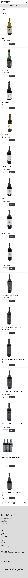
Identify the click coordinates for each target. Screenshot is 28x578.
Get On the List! (4, 557)
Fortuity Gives (4, 543)
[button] (7, 43)
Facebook (8, 561)
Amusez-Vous (5, 70)
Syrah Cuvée (6, 198)
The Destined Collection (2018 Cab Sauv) (11, 457)
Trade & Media (4, 545)
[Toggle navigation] (26, 2)
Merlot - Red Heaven (8, 231)
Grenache (5, 102)
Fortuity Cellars (20, 569)
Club (2, 531)
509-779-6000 (4, 521)
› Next (19, 502)
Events (2, 533)
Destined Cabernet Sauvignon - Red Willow (13, 359)
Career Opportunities (5, 546)
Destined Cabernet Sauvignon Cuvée (11, 327)
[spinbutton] (4, 44)
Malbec (5, 134)
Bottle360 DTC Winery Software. (14, 570)
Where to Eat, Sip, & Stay (6, 537)
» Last (23, 502)
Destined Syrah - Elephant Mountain (11, 492)
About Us (3, 542)
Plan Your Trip (4, 525)
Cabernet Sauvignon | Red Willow (11, 295)
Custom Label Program (6, 548)
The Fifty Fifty (6, 166)
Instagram (3, 561)
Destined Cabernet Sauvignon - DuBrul (12, 391)
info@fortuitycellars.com (6, 523)
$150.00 (4, 462)
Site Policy (9, 568)
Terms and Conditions (17, 568)
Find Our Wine (4, 536)
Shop (2, 530)
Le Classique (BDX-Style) (9, 263)
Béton (4, 38)
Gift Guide (3, 534)
